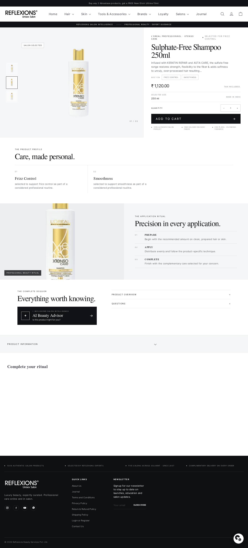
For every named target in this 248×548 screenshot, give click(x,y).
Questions (171, 303)
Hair (67, 14)
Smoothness (190, 77)
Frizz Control (171, 77)
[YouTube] (25, 508)
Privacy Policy (79, 503)
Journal (201, 14)
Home (53, 14)
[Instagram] (7, 508)
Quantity (157, 108)
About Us (77, 485)
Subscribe (139, 505)
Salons (181, 14)
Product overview (171, 294)
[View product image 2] (12, 82)
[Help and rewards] (238, 538)
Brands (142, 14)
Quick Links (79, 479)
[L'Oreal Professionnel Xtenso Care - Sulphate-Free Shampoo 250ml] (25, 409)
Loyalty (163, 14)
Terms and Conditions (83, 497)
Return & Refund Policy (84, 509)
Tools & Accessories (112, 14)
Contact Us (78, 526)
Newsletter (121, 479)
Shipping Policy (80, 514)
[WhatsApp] (33, 508)
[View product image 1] (12, 69)
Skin (84, 14)
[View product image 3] (12, 96)
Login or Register (81, 520)
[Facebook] (16, 508)
